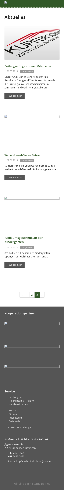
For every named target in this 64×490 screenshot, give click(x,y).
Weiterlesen (15, 95)
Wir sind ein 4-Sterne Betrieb (22, 155)
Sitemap (13, 414)
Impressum (15, 417)
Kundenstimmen (18, 404)
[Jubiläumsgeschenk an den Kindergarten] (32, 214)
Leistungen (15, 397)
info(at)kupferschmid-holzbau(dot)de (29, 461)
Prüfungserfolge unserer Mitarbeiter (27, 66)
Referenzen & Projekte (22, 400)
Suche (12, 410)
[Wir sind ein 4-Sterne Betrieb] (32, 132)
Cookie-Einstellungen (20, 427)
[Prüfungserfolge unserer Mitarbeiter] (32, 43)
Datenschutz (16, 421)
